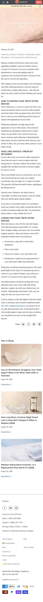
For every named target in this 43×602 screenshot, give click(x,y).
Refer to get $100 (9, 556)
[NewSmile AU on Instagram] (17, 508)
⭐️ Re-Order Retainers (11, 564)
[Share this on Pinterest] (34, 324)
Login (4, 560)
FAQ (25, 539)
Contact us (6, 552)
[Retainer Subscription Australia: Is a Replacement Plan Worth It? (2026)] (21, 450)
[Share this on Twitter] (23, 324)
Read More (5, 384)
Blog (4, 547)
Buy (39, 2)
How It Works (7, 539)
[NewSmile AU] (21, 2)
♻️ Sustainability (8, 543)
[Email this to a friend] (39, 324)
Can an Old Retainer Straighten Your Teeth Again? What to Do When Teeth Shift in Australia (21, 373)
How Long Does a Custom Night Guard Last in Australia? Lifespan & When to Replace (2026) (19, 420)
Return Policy (29, 547)
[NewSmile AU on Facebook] (5, 508)
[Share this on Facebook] (28, 324)
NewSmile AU (13, 580)
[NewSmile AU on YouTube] (11, 508)
